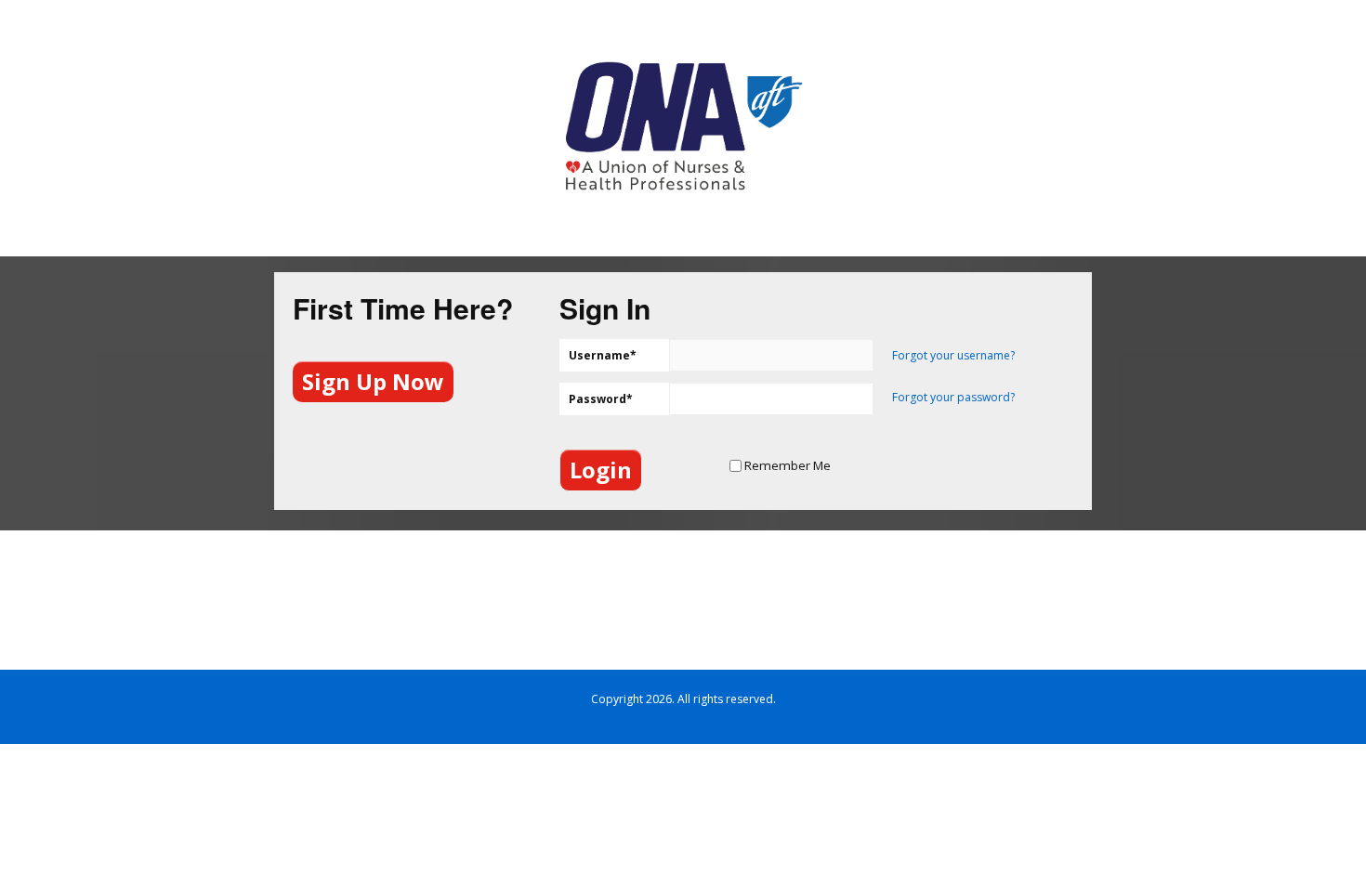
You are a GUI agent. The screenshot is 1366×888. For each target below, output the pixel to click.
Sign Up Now (373, 381)
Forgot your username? (953, 355)
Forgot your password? (953, 397)
